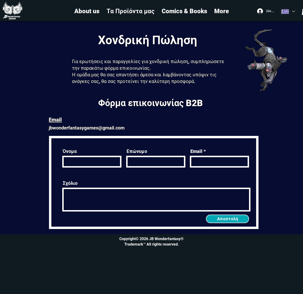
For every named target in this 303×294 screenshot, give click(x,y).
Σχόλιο (70, 183)
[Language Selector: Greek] (288, 11)
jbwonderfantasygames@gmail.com (87, 128)
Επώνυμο (137, 151)
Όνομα (70, 151)
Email (196, 151)
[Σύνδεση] (260, 11)
